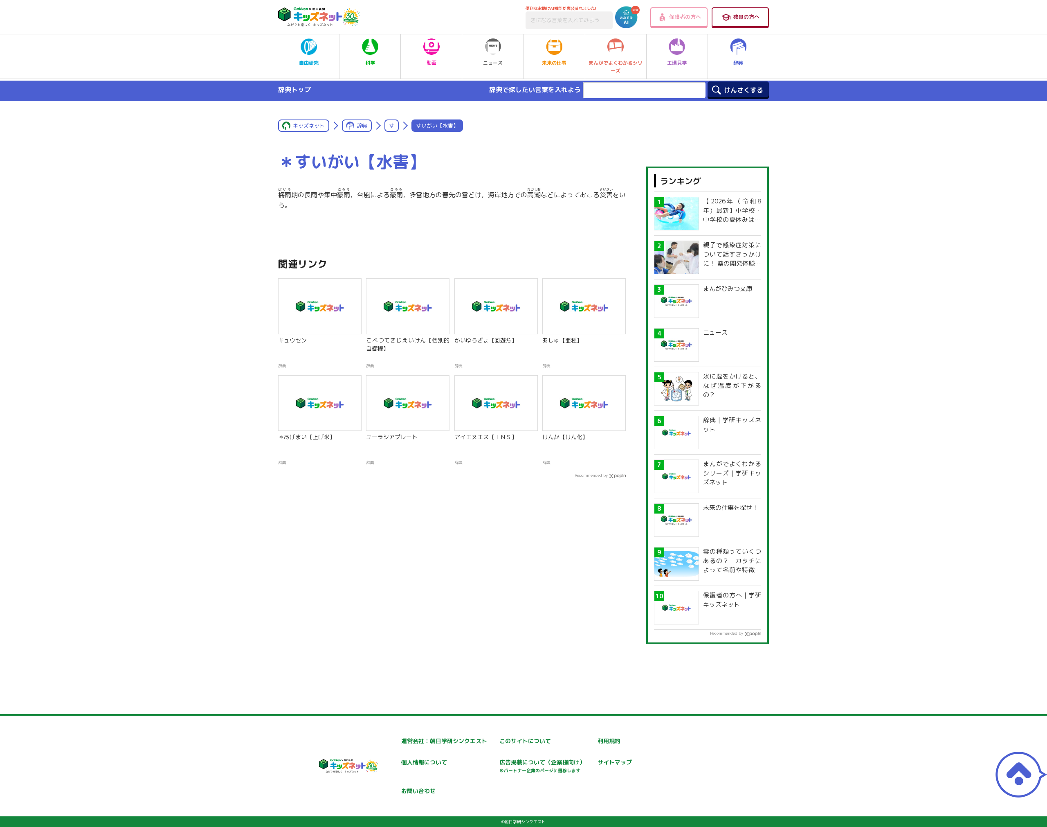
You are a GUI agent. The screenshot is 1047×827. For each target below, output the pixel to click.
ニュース (493, 62)
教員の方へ (746, 16)
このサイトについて (525, 741)
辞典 (738, 62)
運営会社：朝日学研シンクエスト (444, 741)
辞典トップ (294, 89)
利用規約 (609, 741)
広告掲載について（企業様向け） (542, 765)
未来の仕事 (554, 62)
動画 (431, 62)
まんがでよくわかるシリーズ (616, 66)
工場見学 (677, 62)
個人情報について (424, 762)
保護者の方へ (685, 16)
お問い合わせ (418, 791)
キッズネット (309, 125)
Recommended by (591, 475)
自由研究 (309, 62)
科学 (370, 62)
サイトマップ (615, 762)
